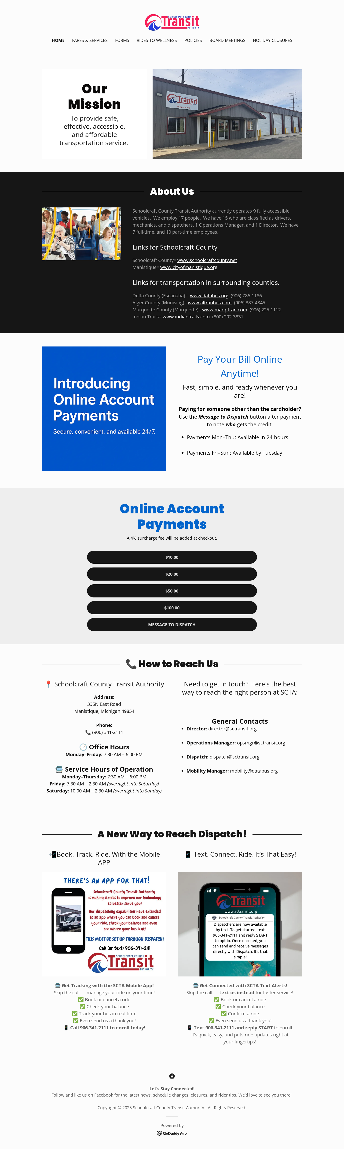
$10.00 (171, 557)
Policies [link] (193, 40)
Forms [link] (122, 40)
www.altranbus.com (210, 302)
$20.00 (171, 574)
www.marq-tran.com (224, 309)
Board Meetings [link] (227, 40)
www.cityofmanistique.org (188, 267)
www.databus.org (209, 295)
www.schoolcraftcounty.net (207, 260)
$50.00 (171, 591)
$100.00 (171, 608)
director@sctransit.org (232, 728)
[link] (172, 22)
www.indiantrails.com (186, 316)
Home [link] (58, 40)
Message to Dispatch (172, 624)
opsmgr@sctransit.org (261, 743)
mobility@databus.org (254, 771)
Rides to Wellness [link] (157, 40)
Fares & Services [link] (90, 40)
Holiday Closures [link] (272, 40)
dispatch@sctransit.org (235, 757)
